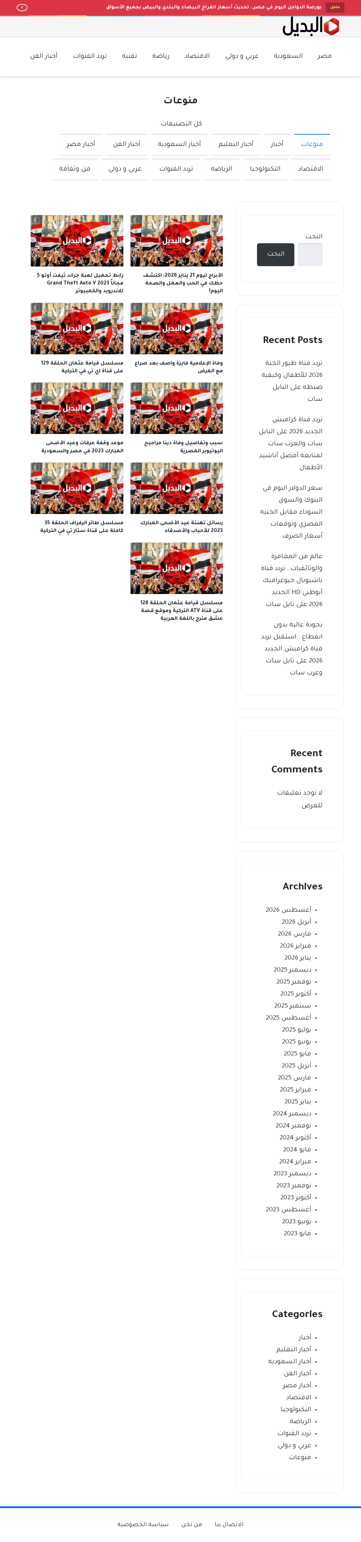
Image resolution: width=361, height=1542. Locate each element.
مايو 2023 (297, 1234)
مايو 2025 (297, 1054)
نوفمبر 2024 (293, 1126)
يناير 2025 (297, 1102)
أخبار (277, 144)
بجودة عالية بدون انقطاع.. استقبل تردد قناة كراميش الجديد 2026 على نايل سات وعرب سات (292, 649)
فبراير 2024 (295, 1162)
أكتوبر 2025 (295, 994)
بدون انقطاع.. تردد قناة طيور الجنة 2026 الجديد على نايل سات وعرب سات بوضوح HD (223, 7)
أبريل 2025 (296, 1066)
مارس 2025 (294, 1078)
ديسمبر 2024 (292, 1114)
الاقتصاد (310, 169)
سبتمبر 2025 (292, 1006)
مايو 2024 (297, 1150)
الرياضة (221, 169)
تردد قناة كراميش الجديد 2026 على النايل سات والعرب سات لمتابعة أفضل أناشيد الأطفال (291, 444)
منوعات (312, 144)
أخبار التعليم (236, 144)
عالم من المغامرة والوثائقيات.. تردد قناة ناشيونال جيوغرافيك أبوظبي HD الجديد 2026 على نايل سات (292, 580)
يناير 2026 (297, 958)
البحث (314, 237)
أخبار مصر (81, 144)
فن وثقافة (75, 169)
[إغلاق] (22, 7)
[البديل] (311, 26)
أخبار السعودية (179, 144)
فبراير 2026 (295, 946)
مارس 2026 (294, 934)
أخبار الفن (126, 144)
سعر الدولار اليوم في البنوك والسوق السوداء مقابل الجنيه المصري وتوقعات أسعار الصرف (291, 512)
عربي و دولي (125, 169)
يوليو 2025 (296, 1030)
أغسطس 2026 (288, 910)
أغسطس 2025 (288, 1018)
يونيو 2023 (296, 1222)
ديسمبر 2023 (292, 1174)
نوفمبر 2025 (293, 982)
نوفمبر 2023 (293, 1186)
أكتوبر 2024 (295, 1138)
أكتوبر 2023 (295, 1198)
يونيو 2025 (296, 1042)
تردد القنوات (176, 169)
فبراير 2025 (295, 1090)
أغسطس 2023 (288, 1210)
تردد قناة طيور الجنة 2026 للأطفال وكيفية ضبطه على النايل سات (292, 381)
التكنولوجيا (265, 169)
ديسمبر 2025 (292, 970)
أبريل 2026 (296, 922)
